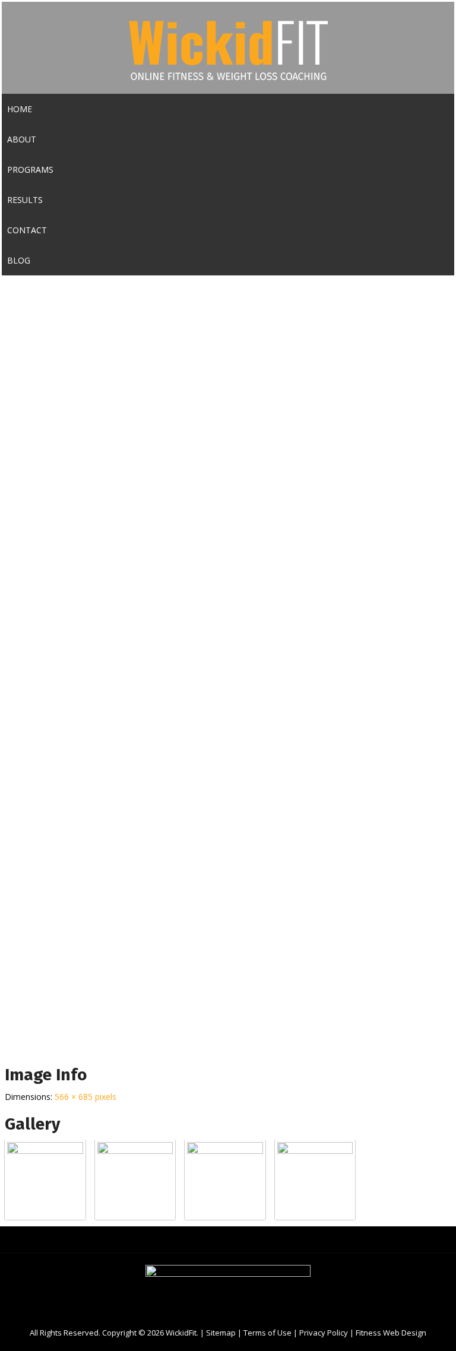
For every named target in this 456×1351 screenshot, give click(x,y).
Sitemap (221, 1332)
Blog (18, 260)
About (21, 139)
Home (19, 109)
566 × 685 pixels (85, 1096)
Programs (30, 169)
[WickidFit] (228, 85)
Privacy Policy (323, 1332)
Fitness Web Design (391, 1332)
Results (25, 199)
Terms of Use (267, 1332)
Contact (27, 230)
